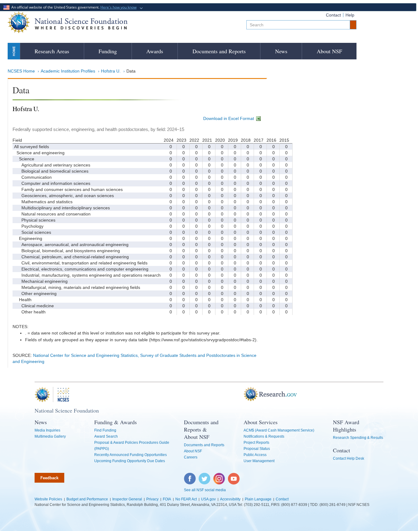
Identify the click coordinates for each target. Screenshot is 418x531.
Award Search (106, 436)
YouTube (234, 476)
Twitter (204, 476)
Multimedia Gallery (50, 436)
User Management (259, 461)
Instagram (219, 476)
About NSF (329, 51)
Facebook (190, 476)
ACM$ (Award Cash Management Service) (279, 430)
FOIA (167, 499)
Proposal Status (257, 449)
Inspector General (127, 499)
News (281, 51)
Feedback (49, 478)
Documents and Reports (219, 51)
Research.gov (240, 394)
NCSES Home (21, 71)
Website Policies (48, 499)
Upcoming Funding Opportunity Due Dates (129, 461)
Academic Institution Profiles (68, 71)
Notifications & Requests (264, 436)
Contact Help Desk (348, 458)
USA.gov (208, 499)
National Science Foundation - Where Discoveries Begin (68, 22)
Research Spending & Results (358, 438)
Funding (108, 51)
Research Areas (52, 51)
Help (349, 15)
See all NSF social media (205, 490)
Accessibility (230, 499)
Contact (333, 15)
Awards (154, 51)
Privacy (152, 499)
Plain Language (258, 499)
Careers (190, 457)
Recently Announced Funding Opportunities (130, 455)
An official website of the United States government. (72, 7)
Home (14, 51)
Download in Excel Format (229, 118)
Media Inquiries (47, 430)
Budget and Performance (87, 499)
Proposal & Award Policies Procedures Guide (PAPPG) (131, 445)
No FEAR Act (186, 499)
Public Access (255, 455)
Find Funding (105, 430)
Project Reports (256, 442)
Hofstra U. (111, 71)
